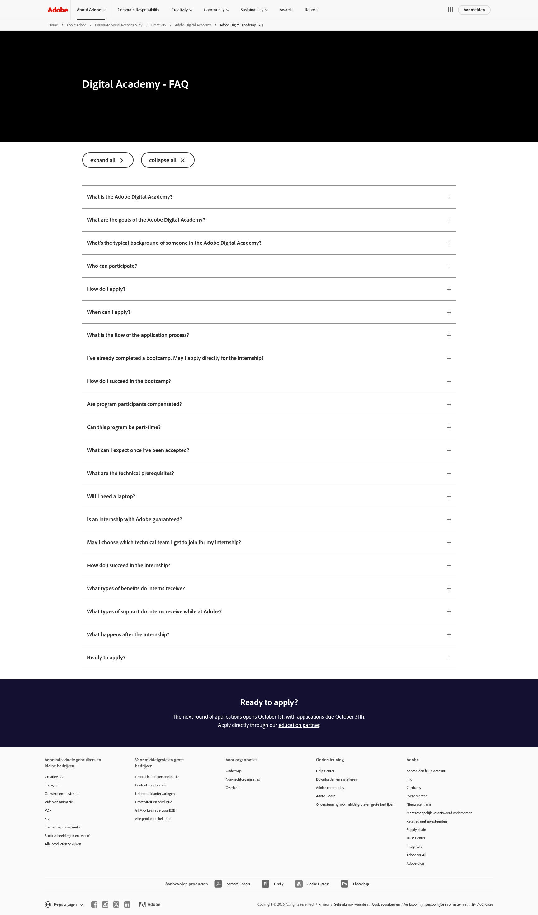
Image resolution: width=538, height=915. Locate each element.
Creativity (180, 9)
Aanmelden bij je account (426, 771)
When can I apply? (108, 312)
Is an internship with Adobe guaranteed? (134, 519)
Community (214, 9)
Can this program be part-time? (124, 427)
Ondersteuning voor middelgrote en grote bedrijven (352, 804)
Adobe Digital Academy (193, 25)
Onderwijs (234, 771)
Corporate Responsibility (138, 9)
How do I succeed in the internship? (128, 565)
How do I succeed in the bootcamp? (129, 381)
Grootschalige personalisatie (157, 777)
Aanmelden (474, 9)
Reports (311, 9)
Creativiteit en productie (153, 802)
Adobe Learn (325, 796)
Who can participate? (112, 265)
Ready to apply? (106, 657)
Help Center (325, 771)
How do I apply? (106, 288)
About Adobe (89, 9)
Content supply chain (151, 785)
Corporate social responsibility (119, 25)
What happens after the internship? (128, 634)
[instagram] (105, 904)
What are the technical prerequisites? (130, 473)
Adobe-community (330, 787)
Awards (286, 9)
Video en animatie (59, 802)
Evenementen (417, 796)
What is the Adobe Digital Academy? (129, 196)
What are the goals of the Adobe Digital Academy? (146, 219)
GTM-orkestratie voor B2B (155, 810)
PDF (48, 810)
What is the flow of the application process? (138, 335)
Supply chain (416, 830)
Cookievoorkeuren (386, 904)
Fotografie (52, 785)
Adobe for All (416, 855)
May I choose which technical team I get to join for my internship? (164, 542)
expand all (103, 160)
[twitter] (116, 904)
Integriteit (414, 846)
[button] (450, 10)
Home (53, 25)
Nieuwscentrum (419, 804)
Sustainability (252, 9)
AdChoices (485, 904)
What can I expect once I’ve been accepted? (138, 450)
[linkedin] (127, 904)
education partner (299, 725)
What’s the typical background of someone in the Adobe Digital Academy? (174, 242)
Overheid (232, 787)
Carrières (414, 787)
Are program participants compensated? (134, 404)
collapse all (163, 160)
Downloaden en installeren (336, 779)
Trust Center (416, 838)
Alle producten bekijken (63, 844)
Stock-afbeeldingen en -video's (68, 835)
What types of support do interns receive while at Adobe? (154, 611)
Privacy (324, 904)
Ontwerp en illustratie (61, 793)
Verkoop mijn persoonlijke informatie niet (436, 904)
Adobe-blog (415, 863)
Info (409, 779)
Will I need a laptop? (111, 496)
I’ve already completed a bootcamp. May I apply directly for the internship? (175, 358)
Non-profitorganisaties (243, 779)
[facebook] (94, 904)
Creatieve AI (54, 777)
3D (47, 819)
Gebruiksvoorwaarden (351, 904)
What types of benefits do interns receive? (136, 588)
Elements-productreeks (62, 827)
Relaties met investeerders (427, 821)
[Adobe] (57, 10)
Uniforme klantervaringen (155, 793)
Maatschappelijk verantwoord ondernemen (439, 813)
